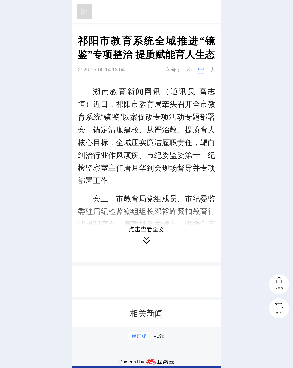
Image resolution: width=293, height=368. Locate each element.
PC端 (159, 336)
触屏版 (139, 336)
